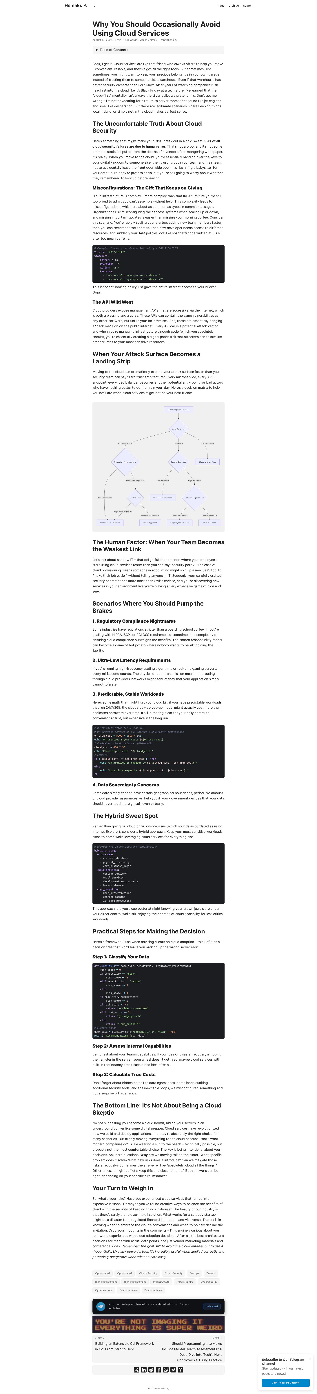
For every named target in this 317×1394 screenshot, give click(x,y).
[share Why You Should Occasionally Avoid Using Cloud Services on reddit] (151, 1369)
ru (93, 5)
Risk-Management (106, 1281)
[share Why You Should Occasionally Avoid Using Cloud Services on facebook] (158, 1369)
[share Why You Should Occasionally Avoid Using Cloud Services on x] (136, 1369)
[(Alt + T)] (85, 5)
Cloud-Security (148, 1273)
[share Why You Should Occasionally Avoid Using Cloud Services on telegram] (173, 1369)
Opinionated (102, 1273)
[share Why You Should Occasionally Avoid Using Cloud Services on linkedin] (144, 1369)
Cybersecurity (209, 1281)
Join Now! (212, 1306)
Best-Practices (128, 1290)
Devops (194, 1273)
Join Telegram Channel (285, 1382)
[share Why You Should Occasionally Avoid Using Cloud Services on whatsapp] (166, 1369)
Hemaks (73, 5)
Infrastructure (161, 1281)
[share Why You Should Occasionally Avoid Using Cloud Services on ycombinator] (180, 1369)
